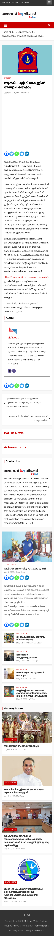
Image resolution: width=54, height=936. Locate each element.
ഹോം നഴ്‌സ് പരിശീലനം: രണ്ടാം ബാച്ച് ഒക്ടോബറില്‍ (28, 418)
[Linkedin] (27, 154)
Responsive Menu (49, 2)
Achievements (15, 447)
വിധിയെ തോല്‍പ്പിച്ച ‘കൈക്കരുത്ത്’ (25, 568)
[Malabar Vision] (21, 467)
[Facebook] (6, 154)
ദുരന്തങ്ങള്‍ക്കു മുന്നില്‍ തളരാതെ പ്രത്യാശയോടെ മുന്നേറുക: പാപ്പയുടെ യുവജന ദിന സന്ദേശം (24, 402)
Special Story (10, 565)
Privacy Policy (11, 926)
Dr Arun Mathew (35, 643)
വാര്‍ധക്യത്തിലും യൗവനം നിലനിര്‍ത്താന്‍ (30, 638)
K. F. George (33, 661)
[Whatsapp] (16, 154)
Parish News (14, 433)
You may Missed (14, 708)
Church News (10, 740)
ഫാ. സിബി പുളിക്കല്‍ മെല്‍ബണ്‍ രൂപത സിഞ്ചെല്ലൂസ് (24, 791)
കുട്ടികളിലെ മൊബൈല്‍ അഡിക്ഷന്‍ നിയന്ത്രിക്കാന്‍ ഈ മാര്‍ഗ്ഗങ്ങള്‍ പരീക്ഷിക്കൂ (31, 693)
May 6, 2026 (21, 643)
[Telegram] (22, 154)
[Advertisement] (27, 124)
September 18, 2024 (12, 93)
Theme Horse (40, 926)
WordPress (38, 931)
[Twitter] (11, 154)
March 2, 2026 (10, 902)
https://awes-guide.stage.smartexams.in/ (26, 277)
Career (7, 78)
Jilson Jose (20, 572)
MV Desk (25, 93)
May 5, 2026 (21, 661)
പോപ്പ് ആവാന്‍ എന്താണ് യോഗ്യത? (30, 674)
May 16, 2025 (21, 679)
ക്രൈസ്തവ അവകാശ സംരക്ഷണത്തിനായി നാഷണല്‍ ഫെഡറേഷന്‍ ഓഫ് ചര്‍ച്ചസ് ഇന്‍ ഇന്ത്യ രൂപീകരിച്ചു (26, 840)
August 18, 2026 (10, 750)
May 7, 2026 (9, 572)
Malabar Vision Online (35, 921)
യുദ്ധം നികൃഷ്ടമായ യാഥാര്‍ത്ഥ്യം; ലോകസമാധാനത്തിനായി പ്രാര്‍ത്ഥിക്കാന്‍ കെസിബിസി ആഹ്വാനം (23, 893)
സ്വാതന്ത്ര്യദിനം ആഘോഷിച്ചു (21, 746)
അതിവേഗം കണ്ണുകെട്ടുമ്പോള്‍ (26, 656)
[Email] (10, 371)
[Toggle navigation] (5, 25)
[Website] (14, 371)
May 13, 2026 (9, 796)
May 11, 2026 (9, 849)
